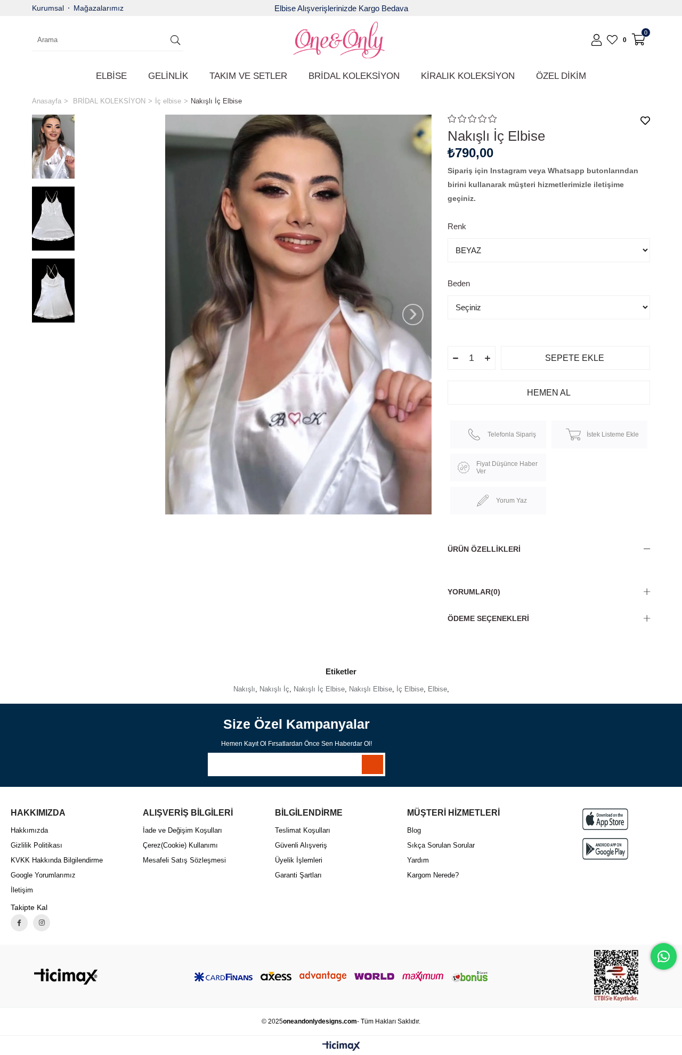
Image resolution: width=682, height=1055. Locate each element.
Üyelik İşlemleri (298, 860)
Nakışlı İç (274, 689)
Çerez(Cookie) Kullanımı (180, 845)
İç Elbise (410, 689)
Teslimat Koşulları (302, 830)
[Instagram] (41, 922)
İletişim (22, 890)
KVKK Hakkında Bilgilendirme (57, 860)
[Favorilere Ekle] (645, 120)
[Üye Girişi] (596, 40)
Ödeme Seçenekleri (488, 618)
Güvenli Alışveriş (301, 845)
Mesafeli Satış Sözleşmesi (184, 860)
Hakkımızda (29, 830)
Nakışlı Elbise (370, 689)
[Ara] (175, 40)
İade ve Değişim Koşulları (182, 830)
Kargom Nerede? (433, 875)
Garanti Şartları (298, 875)
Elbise (437, 689)
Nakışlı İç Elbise (319, 689)
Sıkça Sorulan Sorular (441, 845)
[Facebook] (19, 922)
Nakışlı (244, 689)
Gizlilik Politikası (36, 845)
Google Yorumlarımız (43, 875)
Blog (414, 830)
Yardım (418, 860)
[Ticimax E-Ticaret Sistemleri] (341, 1046)
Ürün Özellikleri (484, 549)
